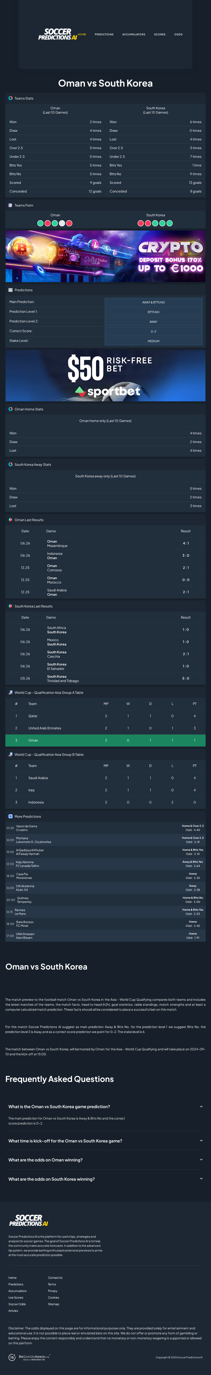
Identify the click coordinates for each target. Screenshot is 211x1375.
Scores (160, 34)
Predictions (15, 1284)
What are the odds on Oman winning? (45, 1159)
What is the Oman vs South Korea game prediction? (59, 1106)
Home (12, 1277)
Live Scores (15, 1297)
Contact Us (55, 1277)
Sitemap (53, 1304)
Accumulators (17, 1291)
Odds (178, 34)
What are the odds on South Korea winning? (51, 1178)
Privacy (52, 1291)
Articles (13, 1310)
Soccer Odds (17, 1304)
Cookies (53, 1297)
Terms (52, 1284)
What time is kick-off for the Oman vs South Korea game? (65, 1140)
